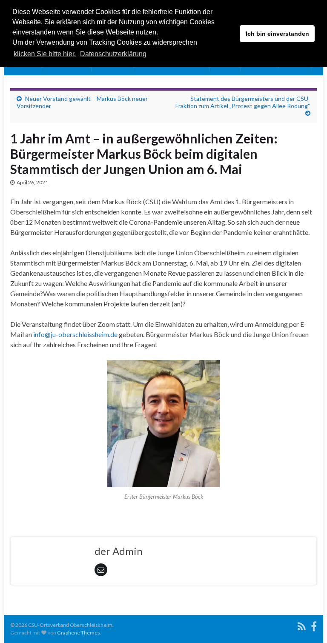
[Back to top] (307, 623)
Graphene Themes (78, 632)
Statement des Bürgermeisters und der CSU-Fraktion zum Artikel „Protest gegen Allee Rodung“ (242, 102)
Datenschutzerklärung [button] (113, 53)
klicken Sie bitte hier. (45, 53)
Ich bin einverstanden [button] (277, 33)
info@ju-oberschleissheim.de (75, 334)
